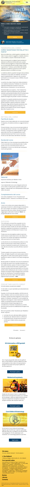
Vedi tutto (15, 440)
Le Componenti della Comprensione (12, 465)
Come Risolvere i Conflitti (8, 469)
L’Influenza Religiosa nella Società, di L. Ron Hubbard (14, 458)
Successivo (22, 330)
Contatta (5, 479)
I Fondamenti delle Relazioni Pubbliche (17, 468)
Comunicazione (17, 464)
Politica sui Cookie (14, 484)
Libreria (4, 477)
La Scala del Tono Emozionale (16, 467)
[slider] (13, 20)
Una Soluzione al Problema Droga (10, 462)
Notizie (4, 475)
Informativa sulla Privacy (6, 484)
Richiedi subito (15, 372)
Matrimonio (12, 470)
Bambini (11, 464)
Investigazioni (5, 470)
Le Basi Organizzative (15, 463)
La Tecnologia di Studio (21, 471)
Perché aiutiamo (19, 453)
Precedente (16, 330)
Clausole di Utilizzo (22, 484)
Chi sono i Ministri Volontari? (8, 453)
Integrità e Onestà (19, 469)
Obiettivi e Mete (11, 471)
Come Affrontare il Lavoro (8, 473)
